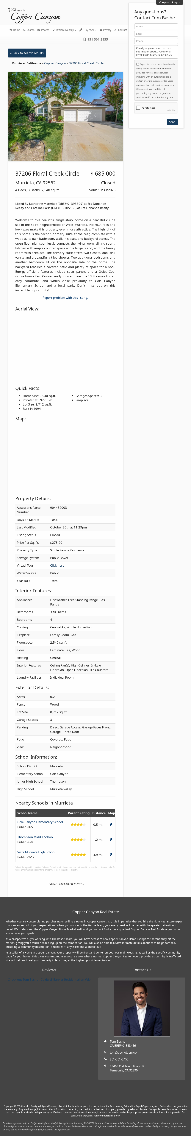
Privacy (107, 30)
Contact (122, 30)
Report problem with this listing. (65, 298)
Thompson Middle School (35, 837)
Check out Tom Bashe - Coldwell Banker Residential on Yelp (49, 980)
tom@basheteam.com (124, 1052)
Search (30, 30)
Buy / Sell (89, 30)
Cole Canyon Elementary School (40, 822)
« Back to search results (27, 53)
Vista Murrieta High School (36, 852)
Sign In (177, 2)
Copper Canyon (55, 63)
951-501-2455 (97, 39)
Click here (57, 565)
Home (16, 30)
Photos (45, 30)
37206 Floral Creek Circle (86, 63)
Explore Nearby (64, 30)
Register (165, 2)
